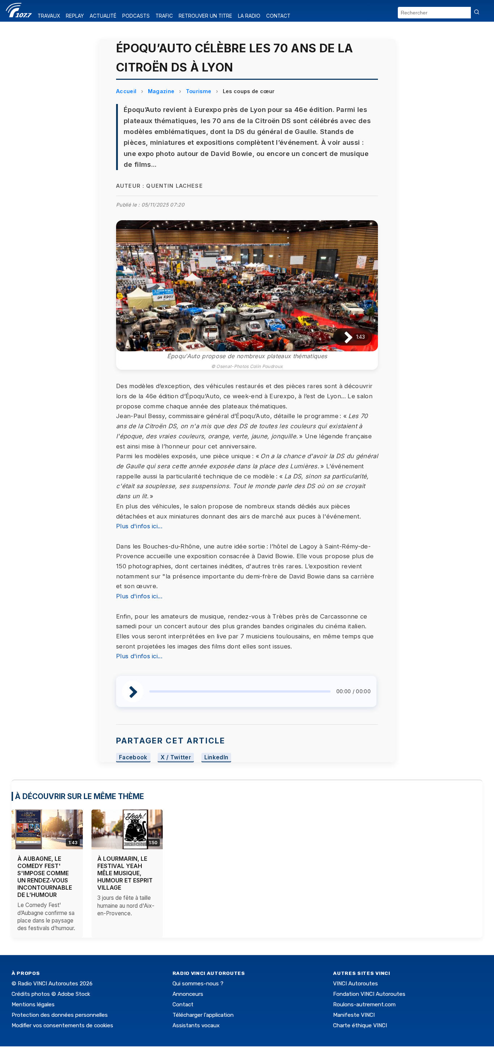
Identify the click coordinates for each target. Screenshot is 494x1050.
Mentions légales (33, 1004)
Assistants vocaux (196, 1025)
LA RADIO (249, 16)
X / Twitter (176, 757)
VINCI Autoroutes (355, 983)
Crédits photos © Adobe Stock (51, 994)
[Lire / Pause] (342, 337)
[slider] (240, 691)
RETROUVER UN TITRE (205, 16)
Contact (183, 1004)
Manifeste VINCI (354, 1015)
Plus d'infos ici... (139, 526)
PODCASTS (136, 16)
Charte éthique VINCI (360, 1025)
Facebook (133, 757)
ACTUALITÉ (103, 16)
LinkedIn (216, 757)
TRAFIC (164, 16)
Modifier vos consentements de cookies (62, 1025)
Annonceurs (188, 994)
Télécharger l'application (203, 1015)
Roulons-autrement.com (364, 1004)
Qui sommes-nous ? (198, 983)
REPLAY (75, 16)
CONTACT (278, 16)
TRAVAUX (49, 16)
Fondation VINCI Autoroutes (369, 994)
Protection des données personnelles (60, 1015)
